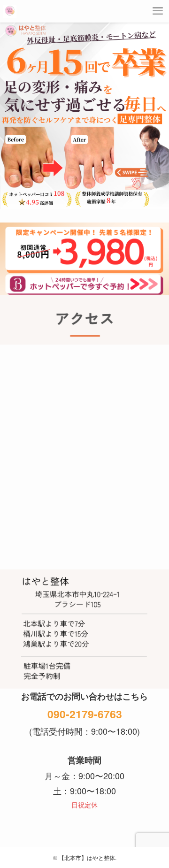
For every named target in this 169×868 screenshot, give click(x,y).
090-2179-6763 (84, 714)
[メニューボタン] (157, 11)
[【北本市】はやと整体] (9, 11)
